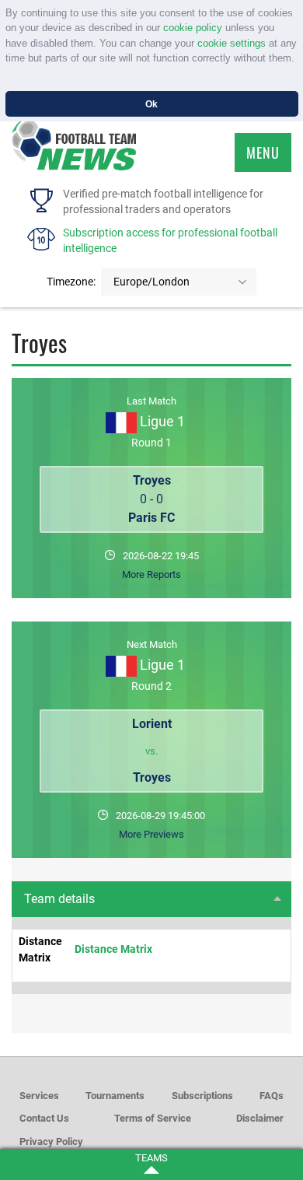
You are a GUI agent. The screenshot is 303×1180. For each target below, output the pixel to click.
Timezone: (71, 281)
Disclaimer (260, 1118)
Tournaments (115, 1095)
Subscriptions (202, 1095)
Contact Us (44, 1118)
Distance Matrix (113, 949)
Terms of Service (152, 1118)
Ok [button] (151, 104)
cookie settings (231, 43)
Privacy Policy (51, 1141)
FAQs (271, 1095)
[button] (7, 74)
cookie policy (192, 27)
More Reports (151, 574)
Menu (263, 152)
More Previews (151, 834)
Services (39, 1095)
